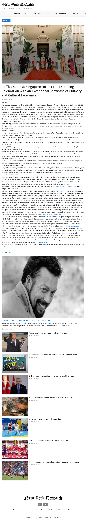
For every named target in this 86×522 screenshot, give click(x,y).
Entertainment (52, 510)
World (25, 510)
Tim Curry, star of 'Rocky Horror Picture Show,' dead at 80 (26, 320)
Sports (43, 510)
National (16, 510)
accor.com (49, 214)
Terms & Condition (44, 517)
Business (34, 510)
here (16, 189)
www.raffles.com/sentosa (64, 186)
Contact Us (57, 517)
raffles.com (42, 214)
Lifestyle (61, 510)
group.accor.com (60, 214)
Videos (70, 510)
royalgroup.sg (43, 242)
